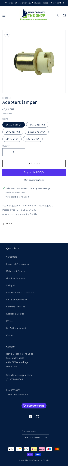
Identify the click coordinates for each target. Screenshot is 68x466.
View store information (17, 196)
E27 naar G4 (32, 138)
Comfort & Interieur (16, 306)
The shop (29, 460)
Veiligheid (11, 285)
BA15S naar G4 (37, 124)
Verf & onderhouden (16, 299)
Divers (9, 320)
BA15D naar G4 (14, 124)
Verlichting (11, 256)
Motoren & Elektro (15, 271)
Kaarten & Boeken (15, 313)
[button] (3, 15)
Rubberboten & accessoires (20, 292)
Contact (10, 335)
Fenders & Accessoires (17, 263)
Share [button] (9, 223)
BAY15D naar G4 (36, 131)
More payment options (34, 180)
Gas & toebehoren (15, 278)
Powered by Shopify (41, 460)
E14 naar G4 (12, 138)
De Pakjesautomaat (16, 328)
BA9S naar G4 (13, 131)
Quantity (6, 146)
